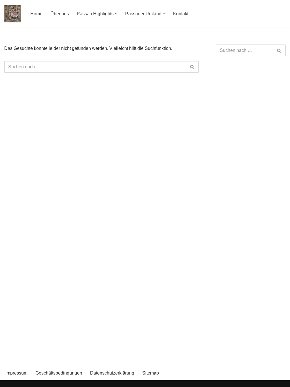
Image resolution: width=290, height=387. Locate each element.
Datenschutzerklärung (112, 373)
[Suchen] (192, 67)
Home (36, 13)
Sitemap (150, 373)
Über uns (59, 13)
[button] (116, 14)
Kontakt (180, 13)
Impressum (16, 373)
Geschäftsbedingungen (58, 373)
